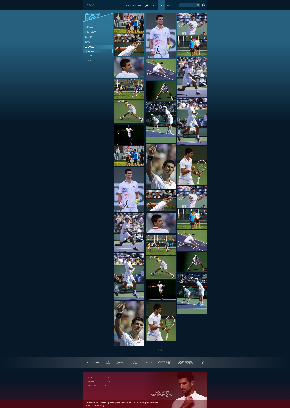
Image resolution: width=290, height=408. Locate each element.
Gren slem (90, 32)
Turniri (88, 37)
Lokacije (89, 47)
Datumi (89, 56)
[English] (203, 5)
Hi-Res (88, 61)
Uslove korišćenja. (152, 403)
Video (168, 5)
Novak (128, 5)
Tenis (155, 5)
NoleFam (137, 5)
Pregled (89, 27)
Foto (162, 5)
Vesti (121, 5)
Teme (87, 42)
